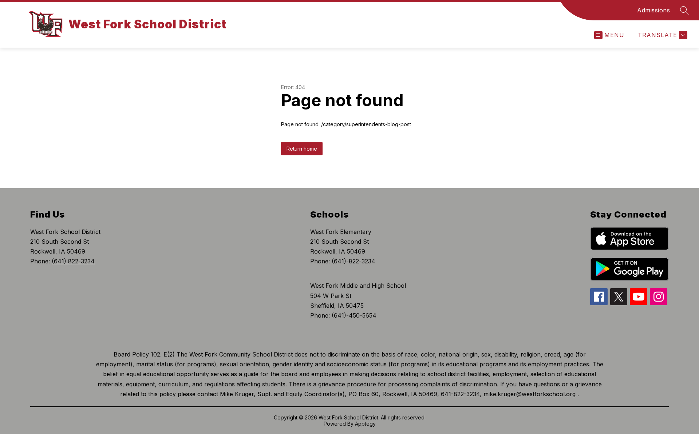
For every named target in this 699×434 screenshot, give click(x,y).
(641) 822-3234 (73, 261)
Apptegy (365, 424)
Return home (302, 149)
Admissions (653, 10)
